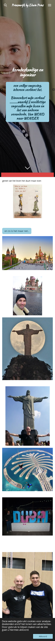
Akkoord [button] (43, 636)
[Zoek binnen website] (5, 5)
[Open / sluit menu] (49, 5)
